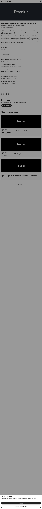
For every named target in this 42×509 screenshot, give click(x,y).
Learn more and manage (5, 499)
